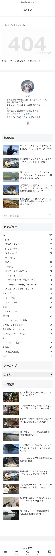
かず (27, 96)
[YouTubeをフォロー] (28, 123)
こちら (28, 114)
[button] (50, 215)
